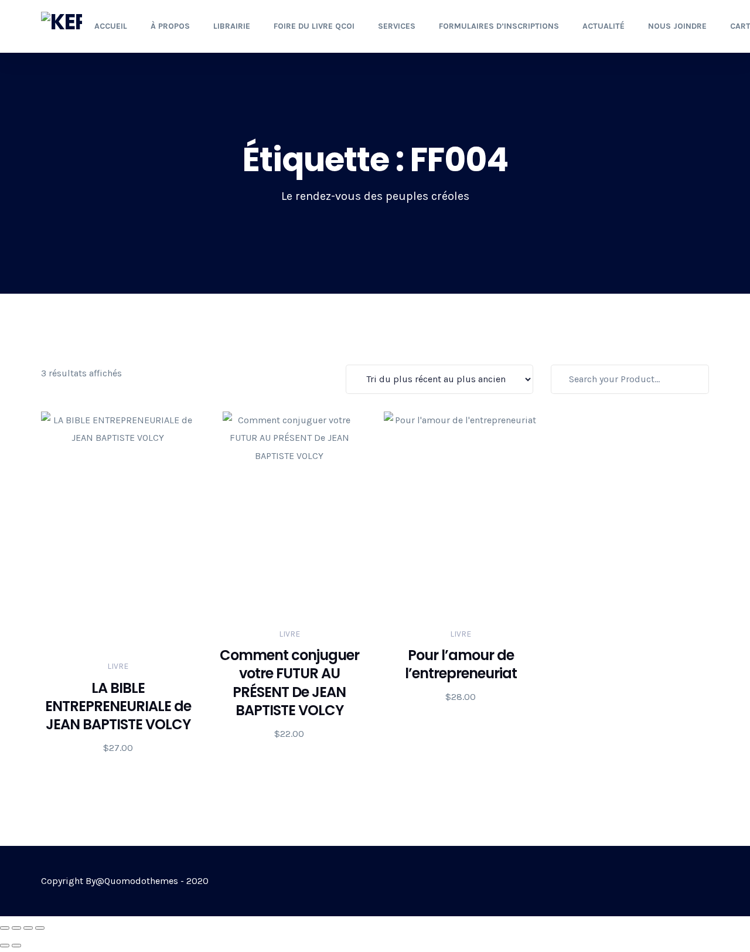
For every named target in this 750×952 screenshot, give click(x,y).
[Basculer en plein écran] (16, 928)
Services (396, 26)
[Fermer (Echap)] (40, 928)
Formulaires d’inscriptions (499, 26)
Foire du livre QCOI (314, 26)
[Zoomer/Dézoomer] (4, 928)
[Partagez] (28, 928)
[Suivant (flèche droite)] (16, 945)
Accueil (110, 26)
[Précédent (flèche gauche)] (4, 945)
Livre (117, 666)
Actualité (603, 26)
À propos (170, 26)
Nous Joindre (677, 26)
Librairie (231, 26)
